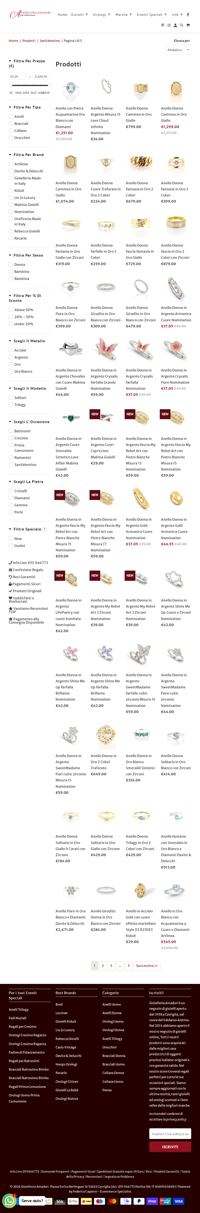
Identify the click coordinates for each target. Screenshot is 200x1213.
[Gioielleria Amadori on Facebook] (188, 16)
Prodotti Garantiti (166, 1171)
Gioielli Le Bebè (67, 1090)
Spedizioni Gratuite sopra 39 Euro (120, 1171)
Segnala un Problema (119, 1176)
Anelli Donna (111, 1013)
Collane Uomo (112, 1082)
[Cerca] (182, 26)
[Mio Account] (176, 26)
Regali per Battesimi (24, 1061)
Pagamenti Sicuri (83, 1171)
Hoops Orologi (66, 1064)
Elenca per (182, 41)
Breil (59, 1004)
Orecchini (109, 1047)
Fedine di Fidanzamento (27, 1052)
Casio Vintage (66, 1047)
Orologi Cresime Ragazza (27, 1044)
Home (62, 15)
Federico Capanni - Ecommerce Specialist (102, 1191)
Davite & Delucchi (68, 1056)
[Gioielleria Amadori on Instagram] (169, 26)
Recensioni (94, 1176)
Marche (124, 14)
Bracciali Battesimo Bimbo (29, 1069)
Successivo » (147, 965)
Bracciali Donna (113, 1056)
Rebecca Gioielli (67, 1039)
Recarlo (61, 1073)
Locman (62, 1013)
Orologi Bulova (67, 1099)
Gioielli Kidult (66, 1021)
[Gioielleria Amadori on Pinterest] (163, 26)
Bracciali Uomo (113, 1064)
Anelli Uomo (111, 1004)
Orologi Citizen (67, 1082)
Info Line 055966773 (24, 1171)
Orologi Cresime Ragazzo (27, 1035)
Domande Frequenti (55, 1171)
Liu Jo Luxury (65, 1030)
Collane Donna (113, 1073)
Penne (107, 1090)
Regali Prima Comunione (27, 1087)
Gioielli (79, 14)
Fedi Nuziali (17, 1018)
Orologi (101, 14)
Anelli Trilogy (19, 1010)
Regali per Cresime (22, 1027)
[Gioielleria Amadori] (30, 14)
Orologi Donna (113, 1030)
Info (177, 14)
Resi (149, 1171)
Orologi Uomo (113, 1021)
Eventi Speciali (152, 14)
